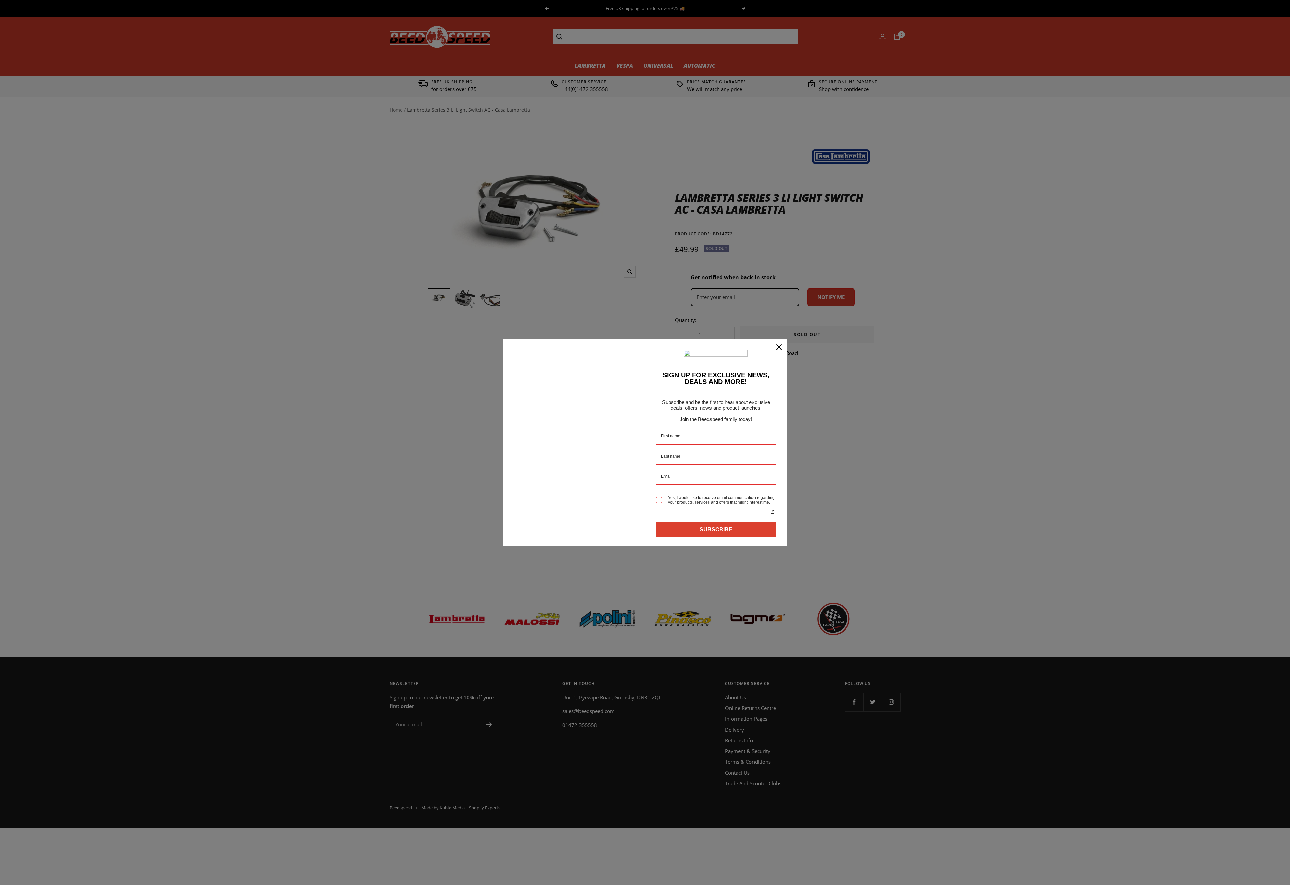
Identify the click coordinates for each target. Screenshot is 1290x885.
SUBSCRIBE (716, 529)
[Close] (779, 347)
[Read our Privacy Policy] (772, 512)
